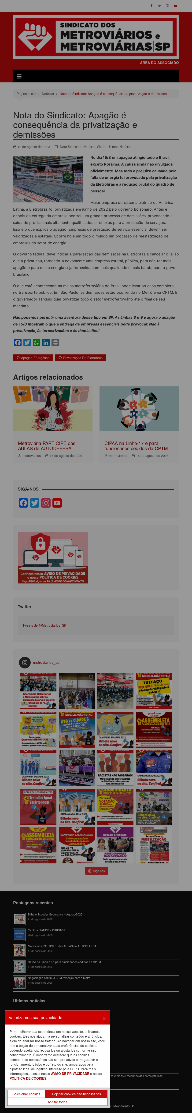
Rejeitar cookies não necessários (76, 1094)
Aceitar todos (57, 1101)
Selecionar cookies (26, 1094)
